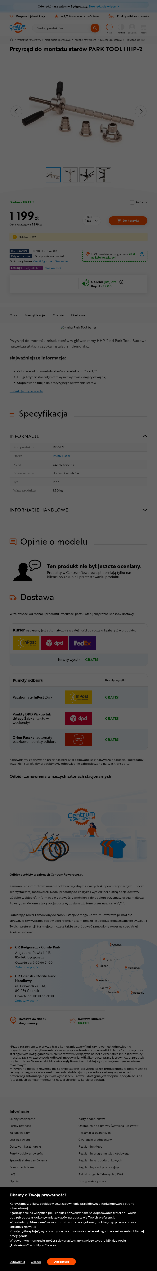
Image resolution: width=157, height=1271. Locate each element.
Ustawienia (17, 1262)
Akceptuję (61, 1261)
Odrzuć (36, 1262)
